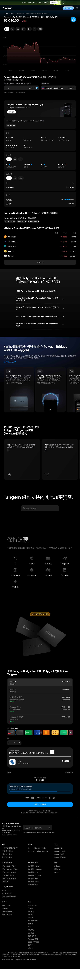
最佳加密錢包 (7, 854)
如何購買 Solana (34, 872)
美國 (44, 777)
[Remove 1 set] (9, 742)
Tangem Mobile (60, 851)
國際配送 (31, 911)
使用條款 (57, 866)
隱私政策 (51, 832)
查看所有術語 (7, 914)
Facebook (31, 575)
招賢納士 (31, 945)
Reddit (32, 563)
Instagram (15, 575)
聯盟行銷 (31, 917)
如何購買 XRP (33, 878)
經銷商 (30, 914)
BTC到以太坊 (7, 893)
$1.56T (73, 237)
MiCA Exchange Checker (37, 848)
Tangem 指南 (33, 939)
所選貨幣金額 (45, 84)
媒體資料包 (32, 936)
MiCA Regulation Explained (38, 851)
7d (12, 29)
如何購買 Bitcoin (34, 866)
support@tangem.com (9, 834)
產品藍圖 (31, 933)
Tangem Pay (58, 848)
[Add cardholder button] (52, 752)
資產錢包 (5, 881)
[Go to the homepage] (7, 8)
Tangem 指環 (59, 854)
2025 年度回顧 (33, 942)
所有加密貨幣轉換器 (9, 896)
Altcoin (5, 908)
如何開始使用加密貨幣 (10, 848)
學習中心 (31, 930)
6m (29, 29)
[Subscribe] (49, 827)
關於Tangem (32, 905)
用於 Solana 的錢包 (9, 872)
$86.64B (73, 256)
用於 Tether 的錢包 (9, 878)
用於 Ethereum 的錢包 (10, 869)
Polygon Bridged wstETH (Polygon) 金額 (17, 84)
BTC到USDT (6, 890)
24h (6, 29)
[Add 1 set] (19, 742)
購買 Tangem (68, 8)
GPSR (56, 872)
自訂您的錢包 (33, 920)
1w (15, 159)
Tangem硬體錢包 (60, 857)
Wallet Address (7, 911)
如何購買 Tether (34, 881)
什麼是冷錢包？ (7, 851)
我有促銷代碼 (69, 772)
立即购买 (53, 2)
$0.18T (74, 246)
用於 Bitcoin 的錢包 (9, 866)
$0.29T (73, 241)
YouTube (48, 563)
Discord (48, 575)
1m (18, 29)
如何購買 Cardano (34, 875)
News (30, 926)
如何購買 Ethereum (35, 869)
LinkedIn (64, 575)
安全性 (30, 908)
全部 (40, 29)
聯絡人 (30, 948)
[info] (10, 140)
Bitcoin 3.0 (6, 905)
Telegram (65, 563)
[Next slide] (70, 732)
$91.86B (73, 251)
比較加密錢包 (7, 857)
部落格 (30, 923)
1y (34, 29)
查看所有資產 (33, 884)
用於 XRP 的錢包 (8, 875)
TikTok (15, 586)
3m (23, 29)
